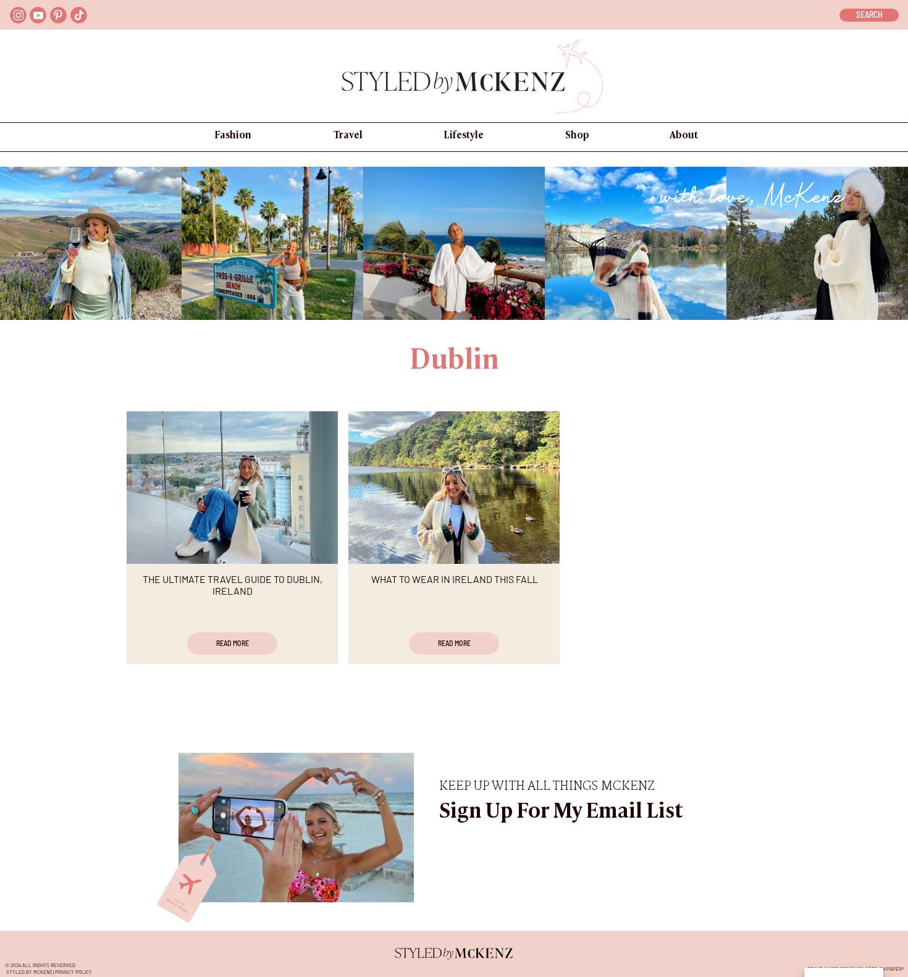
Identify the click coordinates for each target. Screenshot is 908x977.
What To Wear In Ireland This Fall (454, 579)
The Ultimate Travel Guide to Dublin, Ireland (232, 585)
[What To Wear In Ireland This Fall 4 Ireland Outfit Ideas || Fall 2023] (454, 487)
